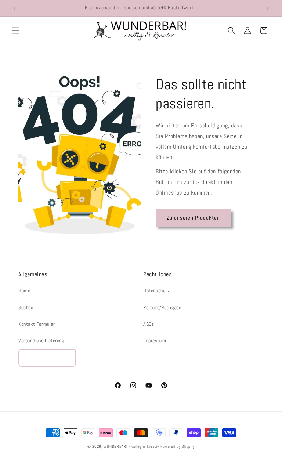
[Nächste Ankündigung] (268, 8)
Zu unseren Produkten (193, 217)
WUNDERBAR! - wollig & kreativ (131, 446)
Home (24, 290)
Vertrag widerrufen (47, 357)
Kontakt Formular (36, 324)
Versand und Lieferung (41, 340)
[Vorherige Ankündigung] (14, 8)
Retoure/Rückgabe (162, 307)
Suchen (25, 307)
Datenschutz (156, 290)
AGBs (148, 324)
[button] (15, 30)
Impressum (154, 340)
